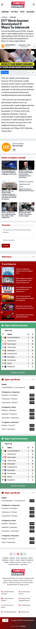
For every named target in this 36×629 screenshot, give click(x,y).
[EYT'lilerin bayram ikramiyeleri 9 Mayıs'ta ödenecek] (18, 59)
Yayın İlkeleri (24, 564)
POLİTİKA (14, 12)
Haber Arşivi (25, 612)
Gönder (6, 245)
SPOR (22, 12)
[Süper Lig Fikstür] (33, 379)
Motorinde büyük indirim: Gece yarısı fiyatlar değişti (25, 214)
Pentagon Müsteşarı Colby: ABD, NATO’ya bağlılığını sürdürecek (9, 172)
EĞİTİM (6, 562)
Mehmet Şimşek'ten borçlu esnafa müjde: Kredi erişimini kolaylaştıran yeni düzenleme (26, 174)
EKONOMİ (5, 560)
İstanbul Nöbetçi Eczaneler (7, 592)
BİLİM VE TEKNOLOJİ (27, 560)
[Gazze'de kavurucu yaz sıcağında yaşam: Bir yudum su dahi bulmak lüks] (9, 207)
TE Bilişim (23, 626)
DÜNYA (30, 558)
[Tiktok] (21, 554)
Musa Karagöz (17, 146)
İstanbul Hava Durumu (24, 592)
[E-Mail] (14, 150)
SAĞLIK (12, 560)
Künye (29, 562)
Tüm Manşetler (26, 605)
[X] (11, 554)
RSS (6, 620)
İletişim (24, 562)
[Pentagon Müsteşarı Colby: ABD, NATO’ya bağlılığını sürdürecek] (9, 165)
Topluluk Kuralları (13, 564)
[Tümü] (33, 257)
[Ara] (34, 5)
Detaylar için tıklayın (18, 372)
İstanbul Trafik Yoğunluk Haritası (24, 599)
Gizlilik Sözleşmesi (15, 562)
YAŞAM (17, 560)
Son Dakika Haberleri (9, 612)
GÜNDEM (5, 12)
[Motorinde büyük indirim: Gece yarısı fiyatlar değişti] (26, 207)
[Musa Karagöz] (6, 147)
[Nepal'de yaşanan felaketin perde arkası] (26, 184)
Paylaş (6, 72)
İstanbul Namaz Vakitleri (7, 599)
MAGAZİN (30, 12)
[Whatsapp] (24, 554)
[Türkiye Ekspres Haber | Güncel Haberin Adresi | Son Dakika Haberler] (18, 5)
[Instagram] (14, 554)
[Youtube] (18, 554)
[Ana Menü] (2, 5)
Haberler (4, 17)
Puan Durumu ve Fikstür (7, 606)
